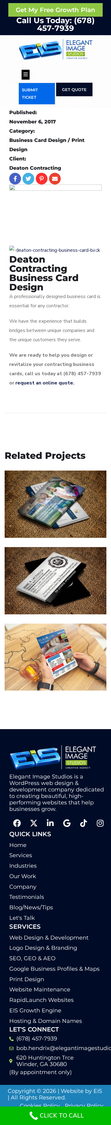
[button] (16, 250)
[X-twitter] (33, 823)
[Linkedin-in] (50, 823)
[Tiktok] (83, 823)
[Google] (67, 823)
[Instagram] (100, 823)
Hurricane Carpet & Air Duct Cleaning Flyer (51, 665)
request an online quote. (45, 383)
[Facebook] (17, 823)
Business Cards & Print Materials (51, 525)
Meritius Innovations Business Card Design (49, 512)
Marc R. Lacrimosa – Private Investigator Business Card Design (49, 585)
